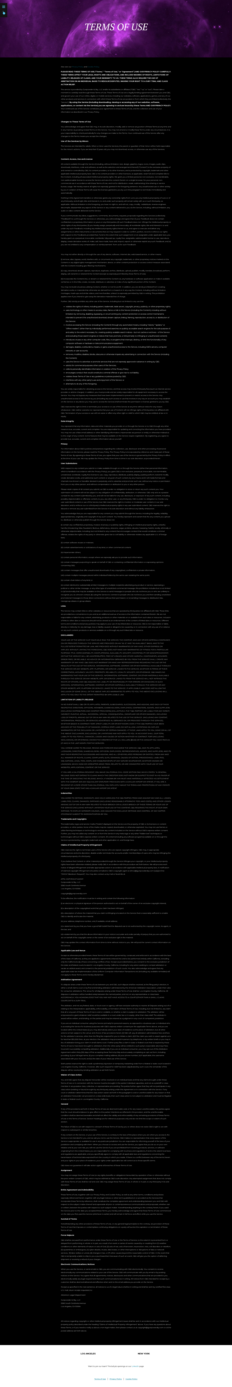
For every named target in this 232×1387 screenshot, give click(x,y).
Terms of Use (100, 1379)
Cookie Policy (93, 67)
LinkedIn (135, 1366)
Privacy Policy (77, 67)
